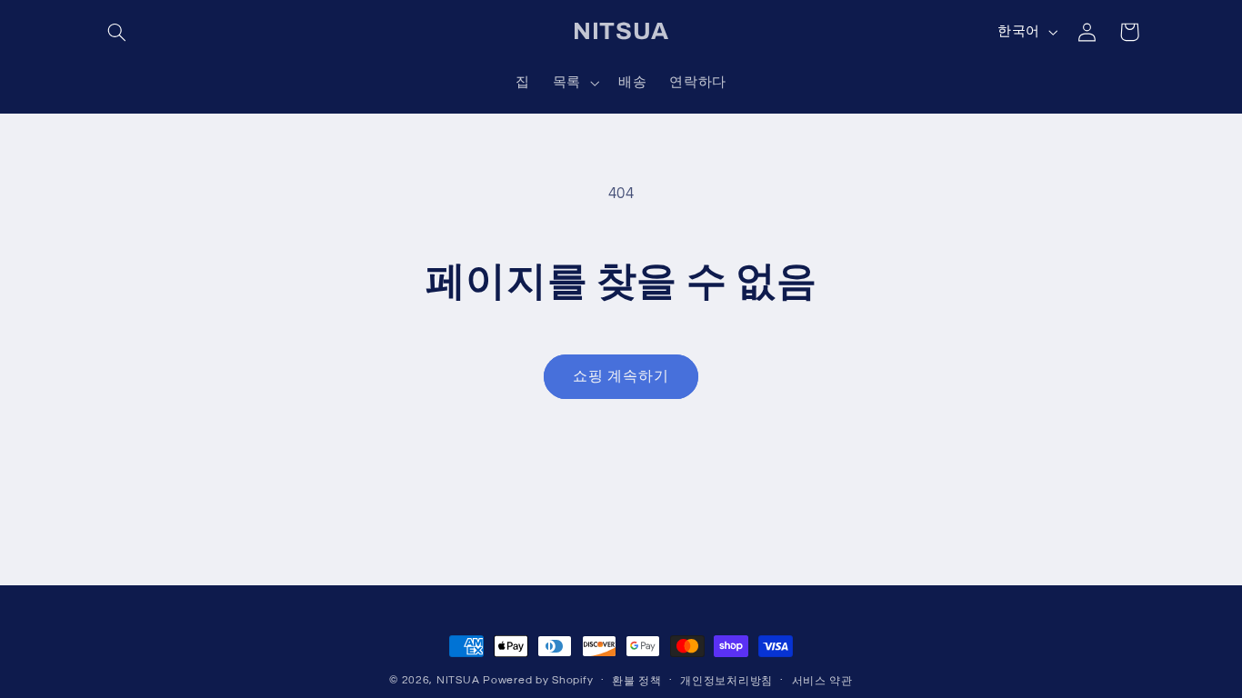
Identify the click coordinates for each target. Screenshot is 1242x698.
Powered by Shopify (538, 680)
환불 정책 (637, 681)
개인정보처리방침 (726, 681)
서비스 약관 (822, 681)
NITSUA (457, 680)
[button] (117, 32)
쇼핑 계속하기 (621, 376)
